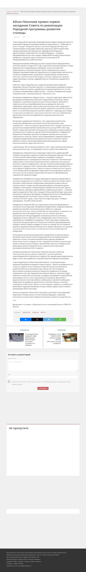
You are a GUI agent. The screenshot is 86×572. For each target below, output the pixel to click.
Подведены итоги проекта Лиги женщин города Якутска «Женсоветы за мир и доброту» (54, 338)
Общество (26, 312)
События (35, 312)
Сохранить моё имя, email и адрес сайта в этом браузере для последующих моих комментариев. (41, 382)
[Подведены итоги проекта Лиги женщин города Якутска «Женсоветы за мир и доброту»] (69, 337)
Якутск (43, 312)
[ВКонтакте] (25, 319)
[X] (37, 319)
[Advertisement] (43, 408)
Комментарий (12, 358)
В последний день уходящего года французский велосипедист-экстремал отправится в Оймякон (31, 339)
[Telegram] (49, 319)
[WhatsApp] (60, 319)
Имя (9, 374)
